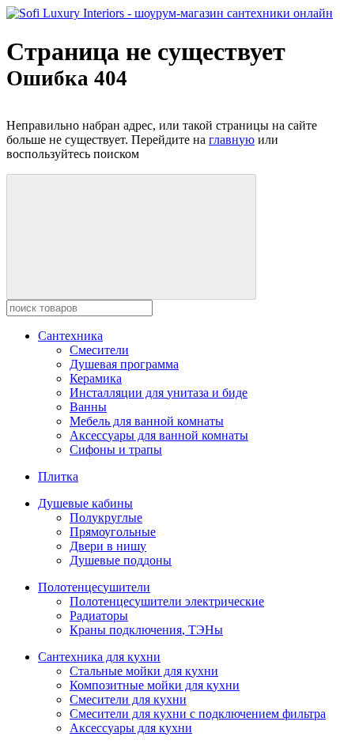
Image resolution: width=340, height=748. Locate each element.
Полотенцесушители (94, 587)
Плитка (58, 476)
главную (232, 139)
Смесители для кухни (128, 699)
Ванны (88, 407)
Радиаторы (99, 615)
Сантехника (70, 335)
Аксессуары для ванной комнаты (159, 435)
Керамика (96, 378)
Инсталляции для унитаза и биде (158, 392)
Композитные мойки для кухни (155, 685)
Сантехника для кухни (99, 656)
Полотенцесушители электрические (167, 601)
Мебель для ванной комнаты (147, 421)
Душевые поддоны (121, 560)
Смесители (99, 350)
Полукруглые (106, 517)
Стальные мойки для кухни (144, 671)
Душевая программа (124, 364)
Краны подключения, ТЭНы (146, 630)
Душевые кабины (85, 503)
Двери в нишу (108, 546)
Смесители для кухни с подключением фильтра (198, 713)
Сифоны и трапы (116, 449)
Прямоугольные (113, 531)
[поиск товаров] (131, 237)
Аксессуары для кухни (131, 728)
